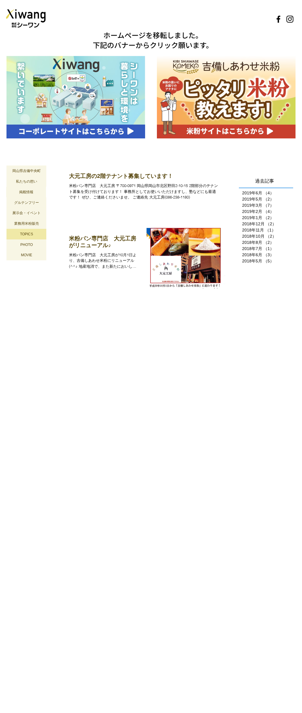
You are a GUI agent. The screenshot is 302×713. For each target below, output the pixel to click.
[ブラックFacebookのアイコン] (278, 19)
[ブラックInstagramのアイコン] (290, 19)
